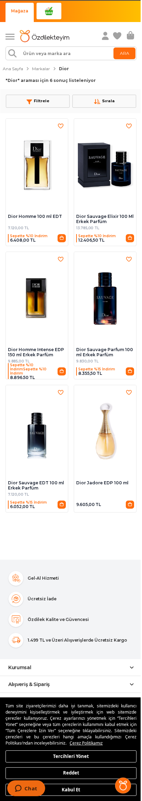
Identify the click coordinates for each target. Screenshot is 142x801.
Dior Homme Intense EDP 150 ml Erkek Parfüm (36, 352)
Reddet (71, 773)
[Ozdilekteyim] (44, 36)
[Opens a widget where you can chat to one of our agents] (26, 789)
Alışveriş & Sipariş (29, 684)
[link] (118, 36)
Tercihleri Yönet (71, 756)
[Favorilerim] (60, 125)
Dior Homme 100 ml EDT (35, 216)
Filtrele (41, 100)
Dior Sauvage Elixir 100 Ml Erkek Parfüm (105, 219)
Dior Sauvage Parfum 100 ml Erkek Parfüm (104, 352)
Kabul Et (71, 789)
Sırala (108, 100)
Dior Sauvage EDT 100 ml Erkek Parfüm (36, 485)
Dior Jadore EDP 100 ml (102, 482)
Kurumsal (19, 667)
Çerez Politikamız (86, 743)
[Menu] (13, 36)
